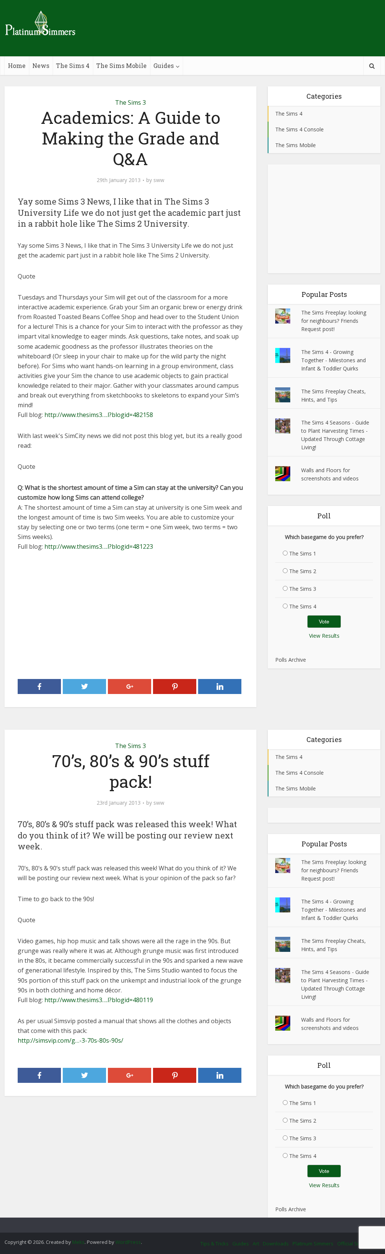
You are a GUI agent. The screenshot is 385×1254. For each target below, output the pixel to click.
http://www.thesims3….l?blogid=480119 (98, 1000)
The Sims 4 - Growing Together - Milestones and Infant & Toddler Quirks (333, 360)
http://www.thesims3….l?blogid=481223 (98, 546)
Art (256, 1243)
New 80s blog (185, 1224)
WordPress (128, 1242)
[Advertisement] (130, 615)
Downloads (276, 1243)
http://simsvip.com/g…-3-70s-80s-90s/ (70, 1040)
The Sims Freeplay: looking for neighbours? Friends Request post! (333, 321)
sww (158, 180)
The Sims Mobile (121, 65)
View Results (324, 635)
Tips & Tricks (214, 1243)
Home (17, 65)
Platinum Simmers (313, 1243)
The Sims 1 (302, 553)
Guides (163, 65)
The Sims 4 (72, 65)
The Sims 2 (302, 571)
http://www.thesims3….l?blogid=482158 (98, 415)
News (40, 65)
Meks (78, 1242)
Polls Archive (290, 659)
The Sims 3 (130, 102)
